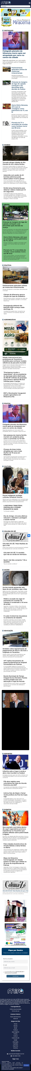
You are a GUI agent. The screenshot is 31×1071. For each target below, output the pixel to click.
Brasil (15, 1028)
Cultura (15, 1036)
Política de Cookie (17, 1067)
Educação (15, 1042)
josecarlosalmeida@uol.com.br (16, 1053)
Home (15, 1024)
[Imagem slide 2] (16, 920)
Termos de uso (15, 1011)
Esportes (15, 1046)
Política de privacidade (15, 1009)
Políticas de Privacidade (11, 972)
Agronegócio (15, 1032)
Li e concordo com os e (14, 972)
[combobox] (15, 6)
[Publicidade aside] (15, 911)
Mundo (15, 1026)
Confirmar (15, 976)
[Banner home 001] (15, 12)
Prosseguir (26, 1065)
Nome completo (8, 958)
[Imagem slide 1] (14, 920)
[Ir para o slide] (14, 919)
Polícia (15, 1034)
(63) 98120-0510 (16, 1056)
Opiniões (15, 1044)
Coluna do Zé (15, 1038)
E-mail (5, 965)
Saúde (15, 1040)
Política (15, 1030)
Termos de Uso (19, 971)
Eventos (15, 1048)
